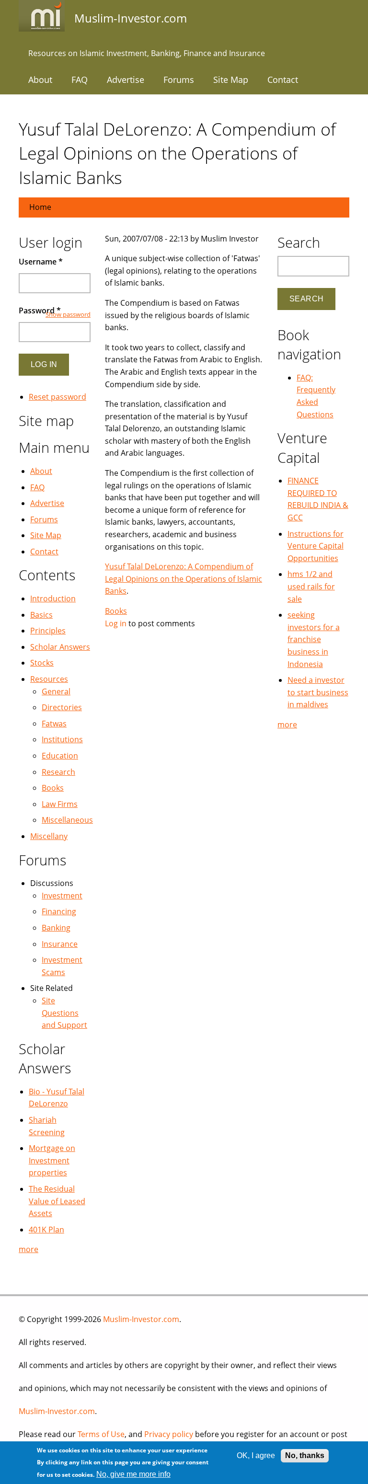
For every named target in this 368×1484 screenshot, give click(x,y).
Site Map (230, 79)
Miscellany (49, 836)
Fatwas (54, 723)
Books (116, 611)
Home (40, 207)
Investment (62, 895)
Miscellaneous (67, 820)
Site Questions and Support (64, 1012)
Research (58, 772)
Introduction (53, 598)
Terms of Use (101, 1434)
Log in (115, 623)
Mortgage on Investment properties (52, 1160)
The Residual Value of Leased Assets (57, 1201)
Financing (59, 911)
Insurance (60, 944)
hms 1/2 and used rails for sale (311, 586)
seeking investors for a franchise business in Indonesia (314, 639)
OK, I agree (256, 1455)
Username (41, 261)
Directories (62, 707)
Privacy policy (168, 1434)
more (28, 1249)
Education (60, 755)
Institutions (62, 739)
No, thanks (304, 1455)
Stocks (42, 662)
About (40, 79)
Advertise (125, 79)
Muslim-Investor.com (141, 1319)
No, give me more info (133, 1474)
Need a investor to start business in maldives (318, 692)
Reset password (57, 396)
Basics (41, 615)
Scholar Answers (60, 647)
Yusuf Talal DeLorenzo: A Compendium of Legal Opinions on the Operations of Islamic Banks (183, 578)
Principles (48, 630)
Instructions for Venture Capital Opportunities (316, 546)
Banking (56, 927)
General (56, 691)
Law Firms (60, 804)
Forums (178, 79)
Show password (68, 314)
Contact (282, 79)
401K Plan (46, 1229)
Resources (49, 679)
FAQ (79, 79)
